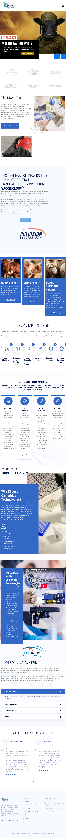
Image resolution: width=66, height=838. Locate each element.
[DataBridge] (11, 72)
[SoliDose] (55, 72)
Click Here (14, 673)
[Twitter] (6, 820)
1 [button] (31, 781)
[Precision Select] (33, 86)
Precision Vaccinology (32, 811)
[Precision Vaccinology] (33, 72)
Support (27, 815)
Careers (27, 818)
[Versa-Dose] (55, 86)
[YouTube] (17, 820)
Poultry (27, 808)
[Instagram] (13, 820)
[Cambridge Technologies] (9, 5)
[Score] (11, 86)
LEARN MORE (25, 220)
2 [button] (33, 781)
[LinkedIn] (10, 820)
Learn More (8, 126)
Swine (27, 801)
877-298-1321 (51, 798)
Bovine (27, 798)
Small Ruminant (30, 805)
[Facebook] (2, 820)
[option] (16, 758)
